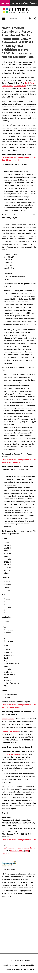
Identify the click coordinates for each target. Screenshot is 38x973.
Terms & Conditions (28, 965)
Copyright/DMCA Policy (13, 970)
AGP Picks (5, 3)
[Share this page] (35, 18)
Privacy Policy (29, 970)
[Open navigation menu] (3, 18)
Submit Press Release (11, 965)
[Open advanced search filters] (29, 18)
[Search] (25, 18)
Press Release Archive (22, 961)
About (10, 961)
